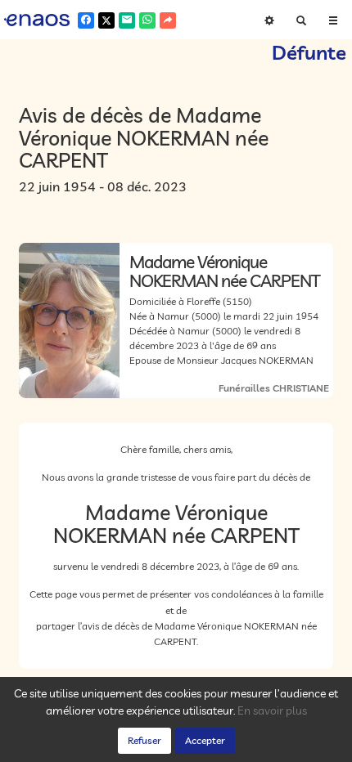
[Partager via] (168, 20)
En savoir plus (272, 710)
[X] (106, 20)
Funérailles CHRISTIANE (274, 388)
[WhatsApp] (147, 20)
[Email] (127, 20)
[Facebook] (86, 20)
